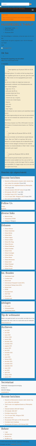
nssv (16, 28)
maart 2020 (7, 368)
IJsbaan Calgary (9, 237)
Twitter (3, 206)
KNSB (6, 289)
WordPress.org (8, 438)
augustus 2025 (8, 346)
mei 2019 (7, 370)
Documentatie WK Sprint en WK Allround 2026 (17, 420)
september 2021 (9, 366)
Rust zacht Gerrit (9, 198)
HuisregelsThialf (7, 48)
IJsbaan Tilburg (8, 266)
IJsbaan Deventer (9, 244)
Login (6, 432)
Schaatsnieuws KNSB (10, 218)
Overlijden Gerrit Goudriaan (12, 422)
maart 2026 (7, 335)
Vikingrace (7, 221)
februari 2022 (8, 359)
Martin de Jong (8, 216)
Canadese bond (8, 278)
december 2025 (8, 341)
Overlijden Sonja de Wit (11, 194)
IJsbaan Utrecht (8, 268)
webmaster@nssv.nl (6, 322)
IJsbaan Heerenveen (10, 259)
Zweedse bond (8, 298)
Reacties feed (8, 436)
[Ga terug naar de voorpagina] (26, 6)
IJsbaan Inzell (8, 262)
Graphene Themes (16, 444)
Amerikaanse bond (9, 276)
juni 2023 (7, 350)
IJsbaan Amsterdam (9, 231)
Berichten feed (8, 434)
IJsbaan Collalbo (9, 239)
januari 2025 (8, 348)
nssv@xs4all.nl (5, 392)
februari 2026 (8, 337)
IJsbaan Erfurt (8, 250)
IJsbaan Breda (8, 235)
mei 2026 (7, 332)
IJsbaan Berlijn (8, 233)
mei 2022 (7, 354)
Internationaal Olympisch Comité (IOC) (15, 283)
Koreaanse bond (9, 291)
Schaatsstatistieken (9, 308)
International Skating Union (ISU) (13, 285)
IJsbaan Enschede (9, 248)
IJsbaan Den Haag (9, 242)
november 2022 (8, 352)
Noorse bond (8, 296)
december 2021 (8, 361)
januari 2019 (8, 377)
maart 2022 (7, 357)
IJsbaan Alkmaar (9, 228)
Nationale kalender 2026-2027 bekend (14, 190)
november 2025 (8, 343)
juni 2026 (7, 330)
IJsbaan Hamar (8, 257)
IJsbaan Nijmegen (9, 264)
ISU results (7, 306)
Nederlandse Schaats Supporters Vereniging (12, 8)
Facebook (3, 208)
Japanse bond (8, 287)
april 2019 (7, 372)
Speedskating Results (10, 310)
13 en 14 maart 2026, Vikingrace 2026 (14, 196)
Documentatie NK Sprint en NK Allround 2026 (16, 424)
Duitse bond (8, 280)
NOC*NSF (7, 294)
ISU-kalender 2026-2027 (11, 192)
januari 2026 (8, 339)
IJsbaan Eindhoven (9, 246)
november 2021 (8, 363)
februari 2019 (8, 374)
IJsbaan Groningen (9, 253)
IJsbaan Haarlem (9, 255)
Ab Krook (5, 15)
